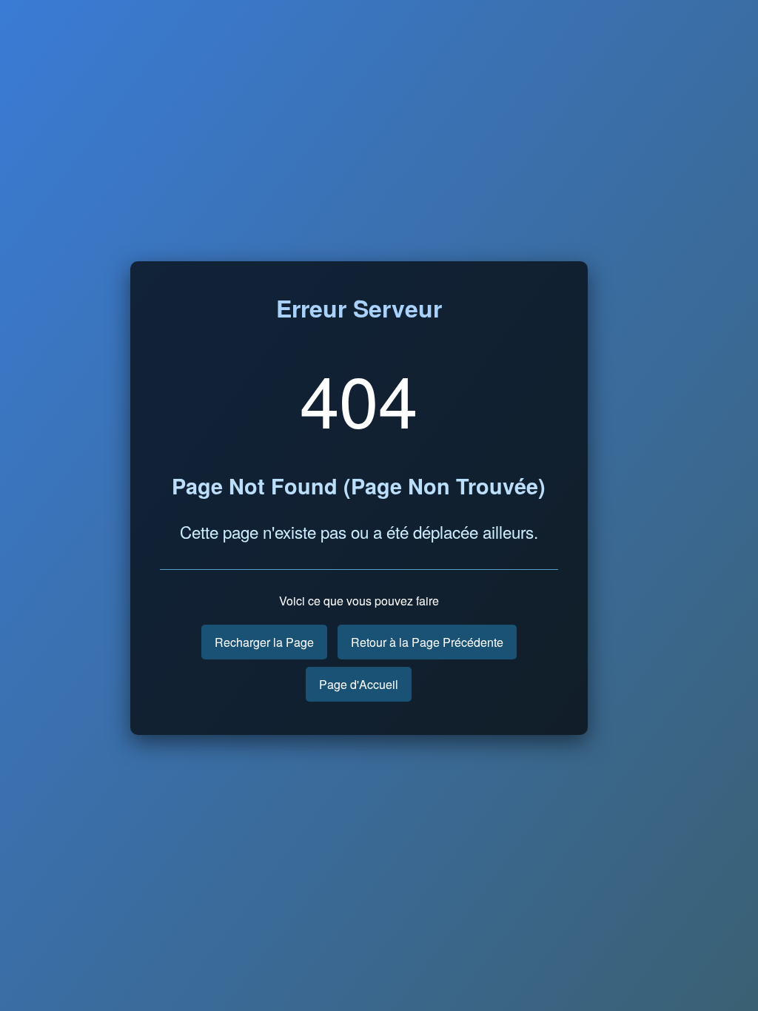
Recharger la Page (264, 642)
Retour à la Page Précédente (427, 642)
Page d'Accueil (358, 684)
